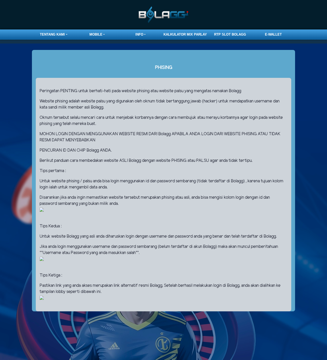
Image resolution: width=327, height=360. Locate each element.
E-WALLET (273, 34)
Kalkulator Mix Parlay (185, 34)
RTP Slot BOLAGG (230, 34)
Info (139, 34)
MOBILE (95, 34)
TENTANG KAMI (52, 34)
